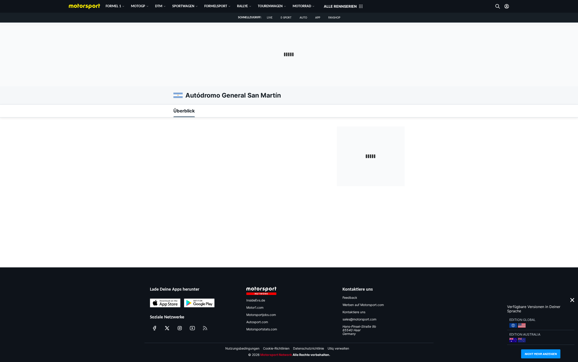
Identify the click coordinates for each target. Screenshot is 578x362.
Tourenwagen (270, 6)
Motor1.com (254, 307)
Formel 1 (113, 6)
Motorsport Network (276, 355)
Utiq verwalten (338, 348)
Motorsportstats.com (261, 329)
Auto (303, 17)
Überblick (184, 111)
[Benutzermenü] (506, 6)
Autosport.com (257, 322)
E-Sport (286, 17)
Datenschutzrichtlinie (308, 348)
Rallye (242, 6)
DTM (158, 6)
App (317, 17)
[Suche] (497, 6)
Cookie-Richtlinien (276, 348)
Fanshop (334, 17)
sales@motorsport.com (359, 319)
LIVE (270, 17)
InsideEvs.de (255, 300)
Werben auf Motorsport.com (363, 305)
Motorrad (302, 6)
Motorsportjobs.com (261, 315)
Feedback (350, 297)
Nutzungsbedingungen (242, 348)
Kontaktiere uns (354, 312)
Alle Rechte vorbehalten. (311, 355)
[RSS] (205, 328)
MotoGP (138, 6)
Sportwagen (183, 6)
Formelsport (215, 6)
